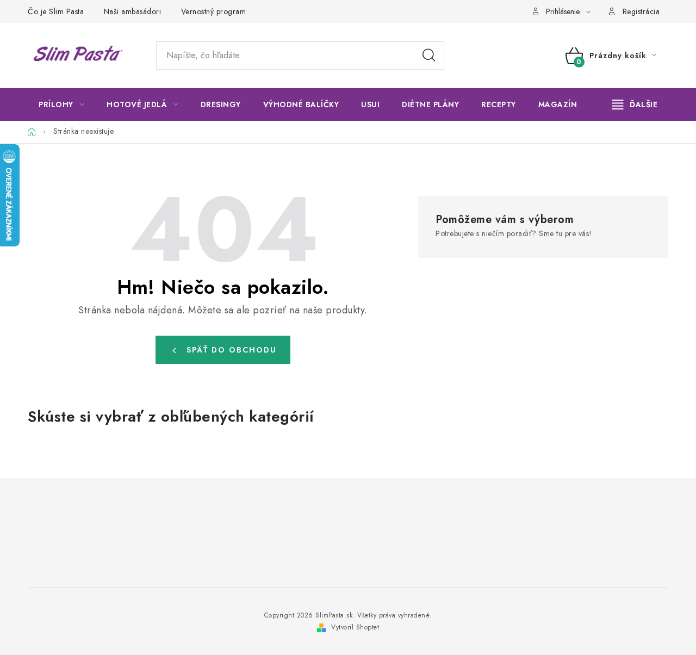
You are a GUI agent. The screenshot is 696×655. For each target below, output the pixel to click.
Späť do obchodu (232, 349)
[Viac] (635, 104)
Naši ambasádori (132, 11)
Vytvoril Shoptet (355, 627)
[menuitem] (61, 104)
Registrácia (641, 11)
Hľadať (429, 55)
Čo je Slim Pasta (56, 11)
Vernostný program (213, 11)
